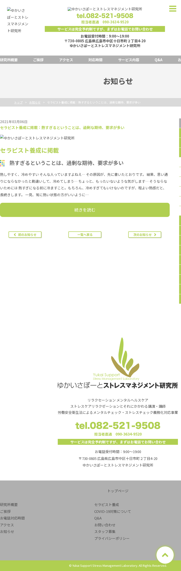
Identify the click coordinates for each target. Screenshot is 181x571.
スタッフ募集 (104, 531)
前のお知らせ (27, 234)
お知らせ (7, 531)
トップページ (117, 490)
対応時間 (95, 59)
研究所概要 (9, 59)
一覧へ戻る (85, 234)
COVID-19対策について (112, 511)
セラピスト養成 (106, 504)
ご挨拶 (38, 59)
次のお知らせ (142, 234)
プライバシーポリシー (112, 538)
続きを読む (84, 210)
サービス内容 (128, 59)
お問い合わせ (104, 524)
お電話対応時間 (12, 517)
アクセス (66, 59)
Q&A (158, 59)
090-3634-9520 (116, 21)
